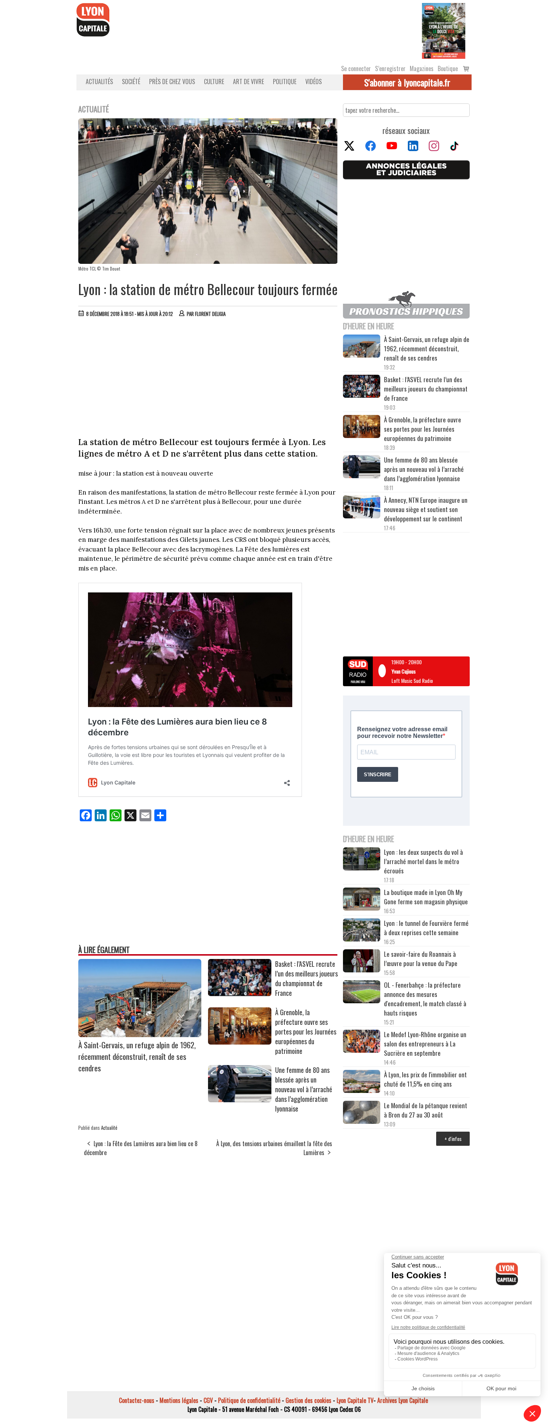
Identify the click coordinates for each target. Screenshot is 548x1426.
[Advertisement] (208, 379)
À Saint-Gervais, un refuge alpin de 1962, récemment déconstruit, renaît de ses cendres (137, 1056)
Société (131, 81)
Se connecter (356, 68)
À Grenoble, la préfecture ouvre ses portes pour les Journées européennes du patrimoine (305, 1031)
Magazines (422, 68)
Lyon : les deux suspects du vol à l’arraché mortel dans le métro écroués (423, 861)
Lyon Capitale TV (355, 1400)
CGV (208, 1400)
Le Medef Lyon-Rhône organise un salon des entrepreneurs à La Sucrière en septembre (425, 1044)
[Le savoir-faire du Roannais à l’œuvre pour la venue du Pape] (361, 962)
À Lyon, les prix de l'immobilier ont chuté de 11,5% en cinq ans (425, 1079)
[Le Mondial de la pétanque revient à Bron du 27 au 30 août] (361, 1113)
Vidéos (313, 81)
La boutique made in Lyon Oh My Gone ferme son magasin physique (426, 897)
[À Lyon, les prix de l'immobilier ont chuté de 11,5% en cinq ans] (361, 1082)
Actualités (99, 81)
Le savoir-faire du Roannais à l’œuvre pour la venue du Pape (420, 958)
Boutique (448, 68)
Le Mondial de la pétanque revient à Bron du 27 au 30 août (425, 1110)
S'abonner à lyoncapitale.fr (407, 82)
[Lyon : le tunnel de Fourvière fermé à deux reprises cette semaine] (361, 931)
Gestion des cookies (308, 1400)
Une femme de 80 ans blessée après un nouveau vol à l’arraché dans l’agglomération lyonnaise (303, 1089)
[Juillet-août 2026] (444, 30)
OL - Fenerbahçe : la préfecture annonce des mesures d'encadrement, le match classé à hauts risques (425, 998)
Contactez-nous (136, 1400)
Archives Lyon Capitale (402, 1400)
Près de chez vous (172, 81)
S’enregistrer (390, 68)
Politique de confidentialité (249, 1400)
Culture (214, 81)
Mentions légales (179, 1400)
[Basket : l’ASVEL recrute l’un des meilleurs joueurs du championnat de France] (239, 993)
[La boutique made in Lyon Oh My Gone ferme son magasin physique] (361, 900)
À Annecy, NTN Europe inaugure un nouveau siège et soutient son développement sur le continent (425, 509)
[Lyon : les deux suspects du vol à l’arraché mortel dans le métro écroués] (361, 860)
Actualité (109, 1127)
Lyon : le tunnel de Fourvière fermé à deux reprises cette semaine (426, 927)
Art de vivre (248, 81)
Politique (284, 81)
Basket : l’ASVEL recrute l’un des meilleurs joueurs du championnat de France (306, 978)
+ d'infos (453, 1138)
